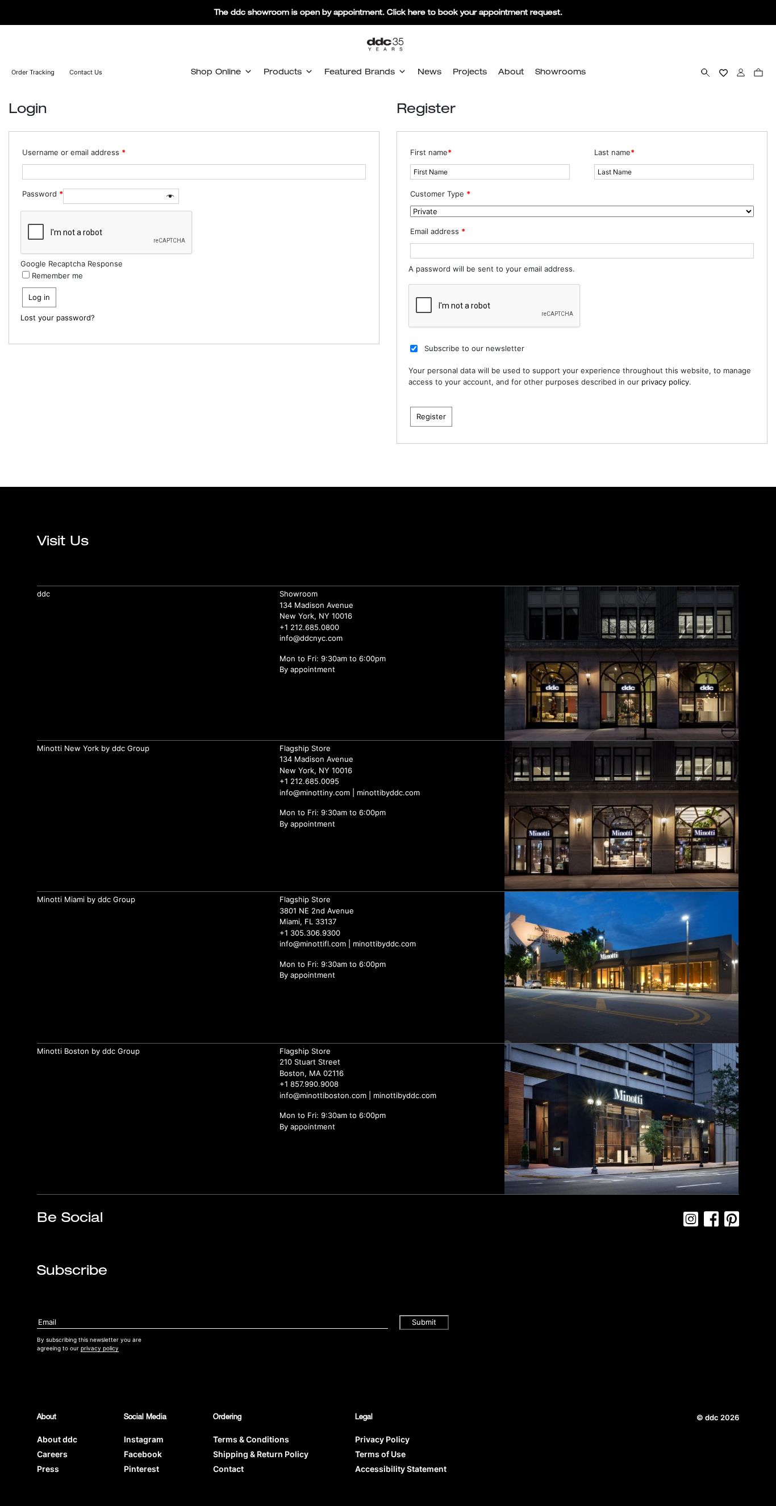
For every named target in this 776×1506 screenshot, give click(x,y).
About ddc (57, 1439)
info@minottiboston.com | (326, 1095)
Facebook (143, 1454)
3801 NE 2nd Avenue (316, 910)
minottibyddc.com (388, 792)
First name (431, 152)
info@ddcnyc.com (311, 638)
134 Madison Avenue (316, 605)
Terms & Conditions (251, 1439)
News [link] (429, 71)
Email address (437, 231)
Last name (614, 152)
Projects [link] (470, 71)
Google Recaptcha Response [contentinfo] (71, 263)
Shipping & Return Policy (260, 1454)
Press (48, 1469)
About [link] (511, 71)
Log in (39, 297)
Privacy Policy (382, 1439)
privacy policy (665, 381)
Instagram (144, 1439)
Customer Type (440, 193)
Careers (52, 1454)
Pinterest (141, 1469)
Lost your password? (57, 317)
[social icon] (690, 1222)
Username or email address (74, 152)
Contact (228, 1469)
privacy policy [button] (100, 1348)
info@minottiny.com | (318, 792)
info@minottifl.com (312, 943)
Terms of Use (380, 1454)
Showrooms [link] (560, 71)
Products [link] (283, 71)
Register (431, 416)
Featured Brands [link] (359, 71)
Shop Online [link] (216, 71)
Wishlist (723, 72)
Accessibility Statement (401, 1469)
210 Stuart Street (309, 1061)
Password (42, 193)
